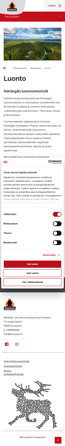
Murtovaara (36, 68)
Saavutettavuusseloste (16, 361)
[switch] (57, 223)
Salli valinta (32, 273)
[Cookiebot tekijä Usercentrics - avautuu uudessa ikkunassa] (48, 162)
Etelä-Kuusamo (20, 68)
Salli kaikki (32, 264)
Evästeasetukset (13, 366)
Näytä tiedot (49, 255)
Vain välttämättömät (32, 282)
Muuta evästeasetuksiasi (14, 372)
